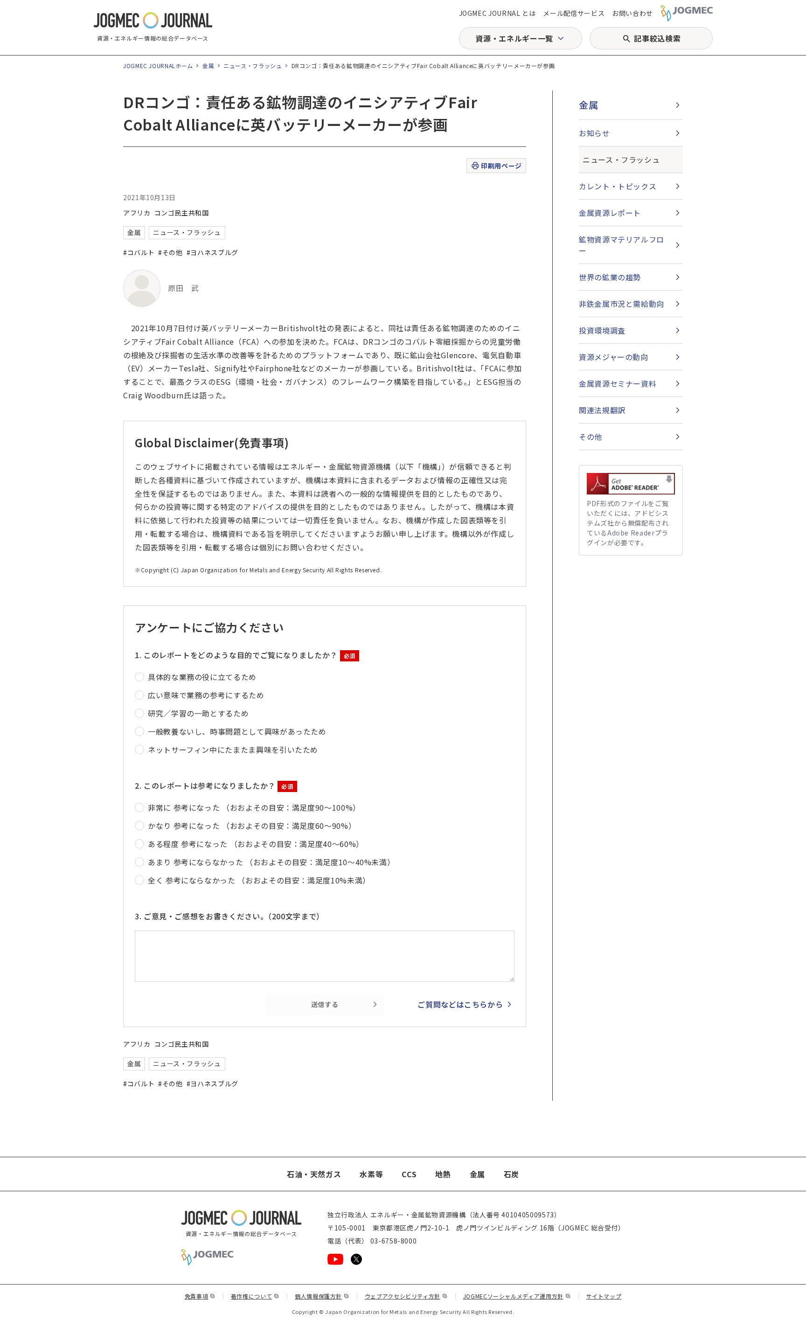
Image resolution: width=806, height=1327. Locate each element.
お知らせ (594, 133)
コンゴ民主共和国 (181, 212)
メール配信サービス (573, 13)
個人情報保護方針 (322, 1296)
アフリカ (137, 212)
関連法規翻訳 (602, 410)
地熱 (443, 1174)
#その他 (170, 252)
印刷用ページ (501, 165)
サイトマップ (604, 1296)
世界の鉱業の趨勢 (610, 277)
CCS (409, 1174)
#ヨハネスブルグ (212, 252)
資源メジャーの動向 (613, 356)
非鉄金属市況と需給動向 (621, 303)
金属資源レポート (610, 212)
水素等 (371, 1174)
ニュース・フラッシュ (252, 65)
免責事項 (200, 1296)
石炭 (511, 1174)
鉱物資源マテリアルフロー (621, 245)
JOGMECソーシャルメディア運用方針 (517, 1296)
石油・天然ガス (314, 1174)
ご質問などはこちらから (460, 1004)
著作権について (255, 1296)
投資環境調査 (602, 330)
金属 (208, 65)
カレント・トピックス (617, 186)
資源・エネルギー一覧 (514, 38)
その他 (590, 436)
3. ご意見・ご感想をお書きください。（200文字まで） (229, 916)
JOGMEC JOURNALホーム (158, 65)
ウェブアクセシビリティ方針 (406, 1296)
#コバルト (138, 252)
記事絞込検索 (657, 38)
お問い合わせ (632, 13)
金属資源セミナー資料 (617, 383)
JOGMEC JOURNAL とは (497, 13)
